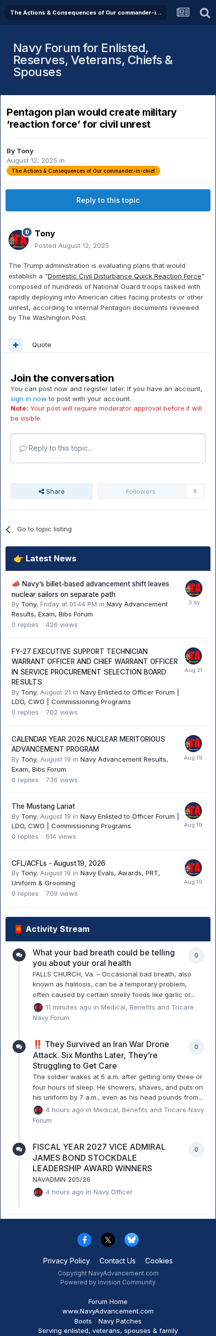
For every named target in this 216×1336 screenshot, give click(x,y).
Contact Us (117, 1260)
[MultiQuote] (16, 345)
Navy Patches (120, 1321)
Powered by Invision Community (108, 1282)
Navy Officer (113, 1191)
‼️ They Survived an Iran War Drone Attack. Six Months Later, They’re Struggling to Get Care (101, 1055)
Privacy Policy (66, 1260)
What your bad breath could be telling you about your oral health (104, 957)
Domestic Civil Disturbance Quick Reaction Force (124, 276)
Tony (25, 151)
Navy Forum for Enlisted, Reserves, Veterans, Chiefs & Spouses (93, 60)
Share (54, 491)
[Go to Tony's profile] (19, 240)
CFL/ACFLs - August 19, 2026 (58, 863)
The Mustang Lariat (43, 806)
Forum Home (108, 1301)
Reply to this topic (108, 200)
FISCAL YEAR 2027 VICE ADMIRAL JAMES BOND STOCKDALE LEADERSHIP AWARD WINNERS (99, 1157)
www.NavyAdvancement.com (108, 1311)
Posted (72, 245)
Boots (83, 1321)
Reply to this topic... (59, 448)
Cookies (159, 1260)
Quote (41, 345)
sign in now (29, 399)
